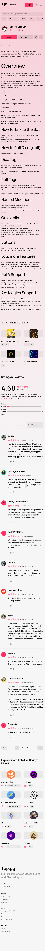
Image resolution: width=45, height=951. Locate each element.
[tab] (4, 46)
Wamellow (5, 843)
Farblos (11, 562)
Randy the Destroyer (18, 501)
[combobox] (35, 425)
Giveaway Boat (7, 782)
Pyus (10, 615)
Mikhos (11, 653)
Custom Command (8, 802)
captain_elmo (15, 590)
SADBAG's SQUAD (31, 361)
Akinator (4, 823)
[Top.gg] (4, 5)
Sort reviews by (20, 425)
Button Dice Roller (31, 823)
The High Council (8, 361)
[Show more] (41, 37)
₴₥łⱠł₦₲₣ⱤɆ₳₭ (16, 532)
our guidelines (6, 398)
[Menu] (41, 4)
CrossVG (12, 724)
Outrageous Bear (16, 471)
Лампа (26, 341)
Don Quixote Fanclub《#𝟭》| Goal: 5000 (11, 341)
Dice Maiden (29, 802)
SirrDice (27, 843)
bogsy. (11, 436)
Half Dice (27, 782)
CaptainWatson (16, 678)
